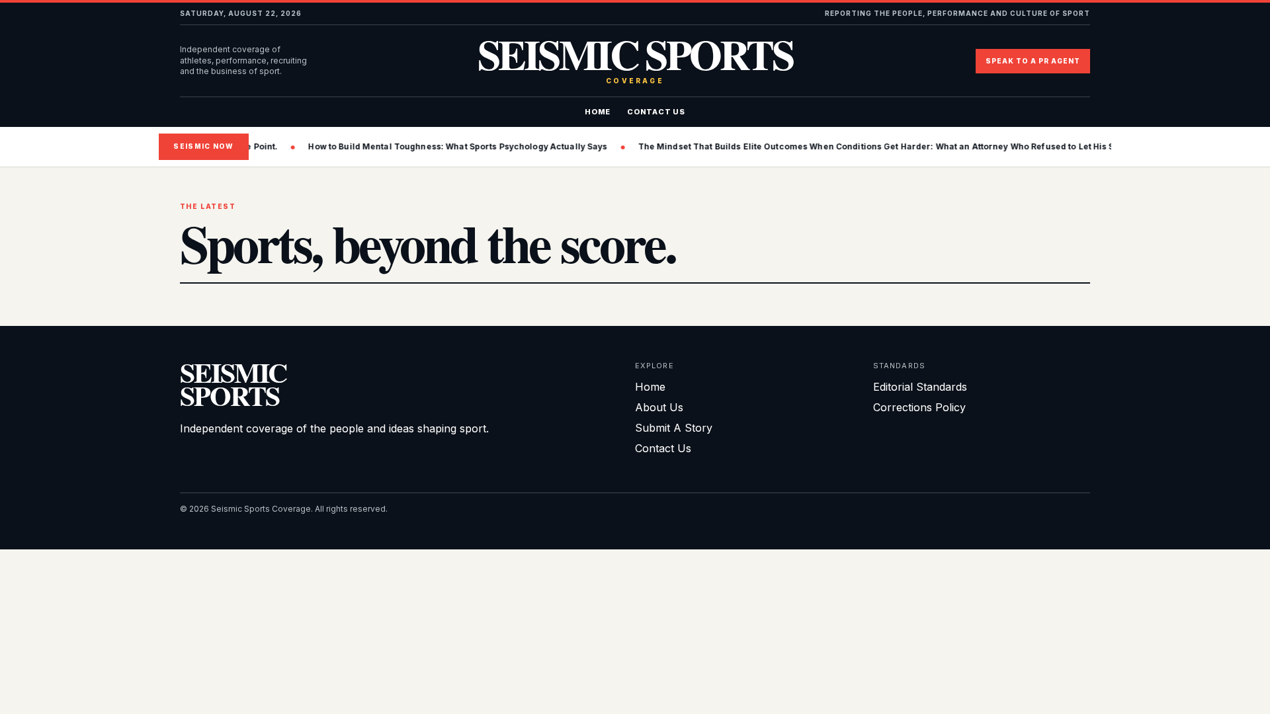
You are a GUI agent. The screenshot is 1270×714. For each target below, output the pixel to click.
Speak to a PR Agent (1033, 61)
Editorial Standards (920, 386)
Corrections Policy (919, 407)
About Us (659, 407)
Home (598, 111)
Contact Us (656, 111)
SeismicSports (233, 383)
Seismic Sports (635, 61)
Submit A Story (673, 427)
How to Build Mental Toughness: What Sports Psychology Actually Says (445, 146)
